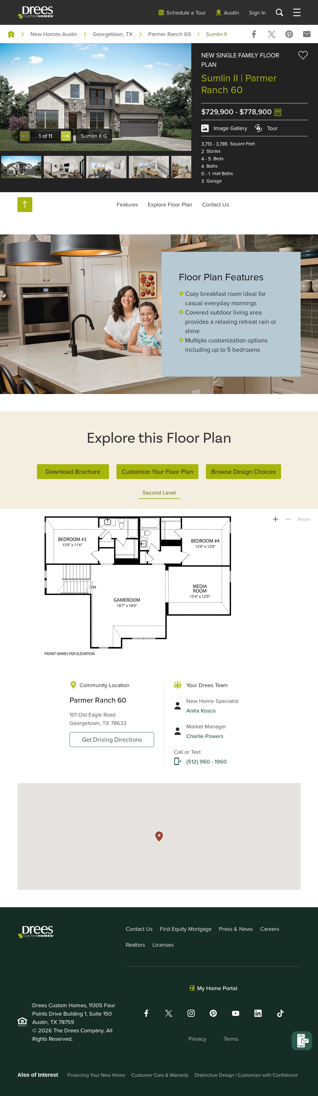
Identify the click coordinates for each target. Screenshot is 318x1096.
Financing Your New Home (96, 1074)
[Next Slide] (66, 136)
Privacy (197, 1039)
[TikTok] (280, 1013)
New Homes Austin (53, 34)
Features (127, 204)
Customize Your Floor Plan (157, 471)
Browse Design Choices (243, 471)
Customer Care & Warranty (160, 1074)
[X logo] (168, 1013)
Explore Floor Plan (170, 204)
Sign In (257, 12)
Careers (269, 929)
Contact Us (215, 204)
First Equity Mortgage (185, 929)
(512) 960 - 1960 (206, 761)
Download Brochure (73, 471)
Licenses (163, 945)
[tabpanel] (159, 586)
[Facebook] (146, 1013)
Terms (231, 1039)
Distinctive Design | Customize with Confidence (246, 1074)
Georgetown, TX (113, 34)
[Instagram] (191, 1013)
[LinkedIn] (258, 1013)
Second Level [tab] (159, 492)
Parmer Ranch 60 (169, 34)
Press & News (236, 929)
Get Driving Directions (112, 739)
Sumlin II (216, 34)
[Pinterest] (213, 1013)
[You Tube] (235, 1013)
